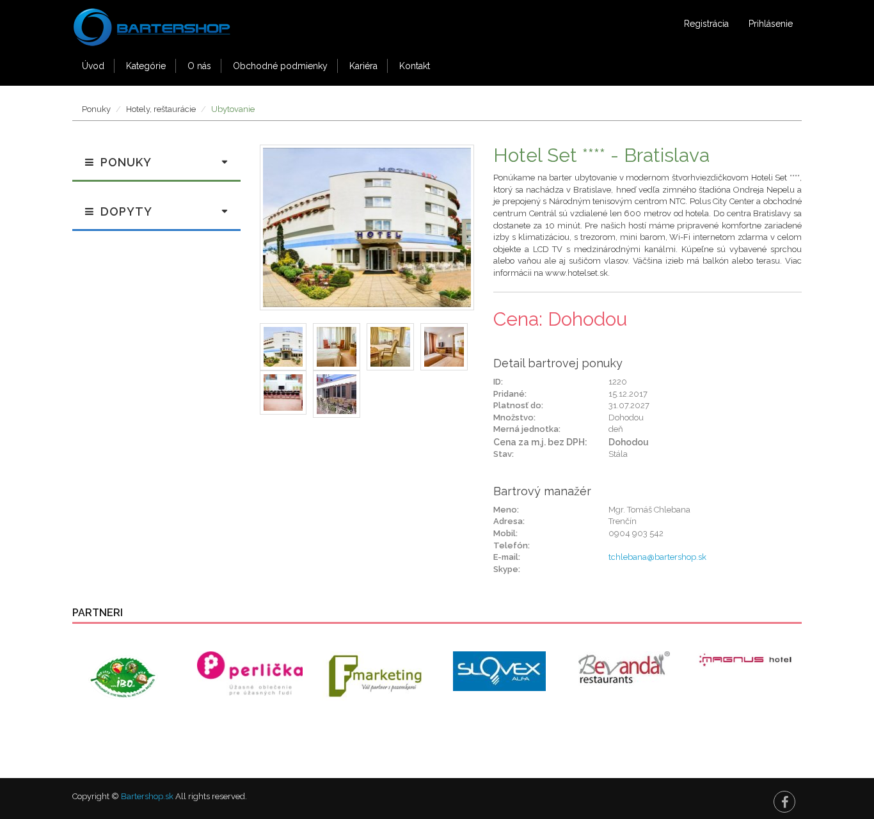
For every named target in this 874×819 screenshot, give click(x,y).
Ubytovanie (233, 109)
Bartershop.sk (147, 796)
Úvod (93, 66)
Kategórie (146, 66)
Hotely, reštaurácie (161, 109)
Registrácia (706, 24)
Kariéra (363, 66)
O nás (199, 66)
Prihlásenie (771, 24)
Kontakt (414, 66)
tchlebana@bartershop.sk (657, 557)
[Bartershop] (152, 23)
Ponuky (96, 109)
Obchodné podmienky (280, 66)
